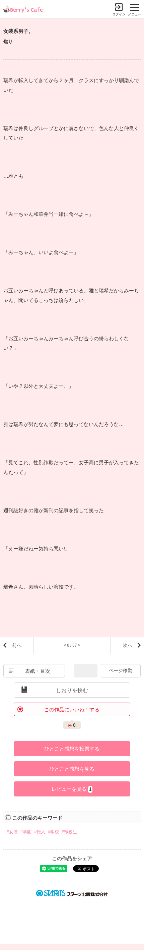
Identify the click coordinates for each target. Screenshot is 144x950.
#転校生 (69, 831)
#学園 (25, 831)
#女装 (12, 831)
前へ (16, 645)
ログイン (119, 14)
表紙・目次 (37, 671)
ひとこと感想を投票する (71, 749)
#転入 (39, 831)
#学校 (53, 831)
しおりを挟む (72, 690)
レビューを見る (71, 789)
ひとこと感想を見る (71, 769)
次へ (127, 645)
